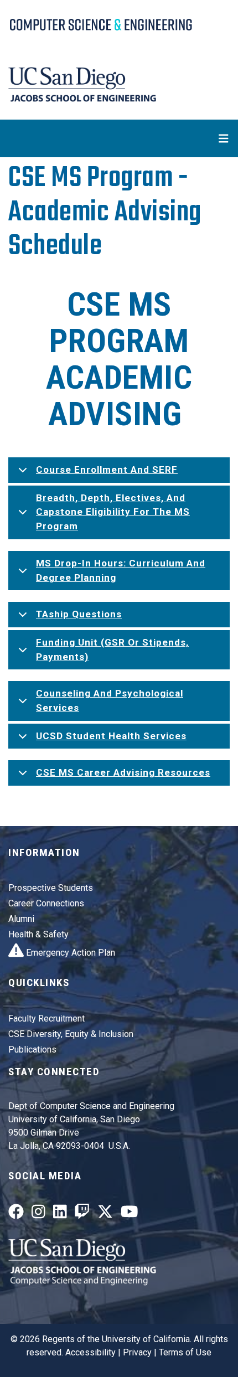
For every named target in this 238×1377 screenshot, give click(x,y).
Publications (32, 1049)
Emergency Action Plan (69, 952)
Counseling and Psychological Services (109, 700)
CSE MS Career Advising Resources (123, 772)
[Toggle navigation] (119, 138)
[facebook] (16, 1214)
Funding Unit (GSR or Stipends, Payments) (112, 649)
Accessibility (90, 1352)
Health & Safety (38, 934)
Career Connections (46, 903)
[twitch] (82, 1214)
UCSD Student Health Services (111, 735)
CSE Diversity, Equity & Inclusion (70, 1034)
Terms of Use (185, 1352)
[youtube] (129, 1214)
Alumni (21, 919)
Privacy (137, 1352)
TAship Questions (79, 614)
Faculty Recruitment (46, 1018)
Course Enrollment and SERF (107, 469)
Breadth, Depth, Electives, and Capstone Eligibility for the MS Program (113, 512)
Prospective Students (50, 888)
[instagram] (38, 1214)
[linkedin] (60, 1214)
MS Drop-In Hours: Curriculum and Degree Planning (120, 570)
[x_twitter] (105, 1214)
